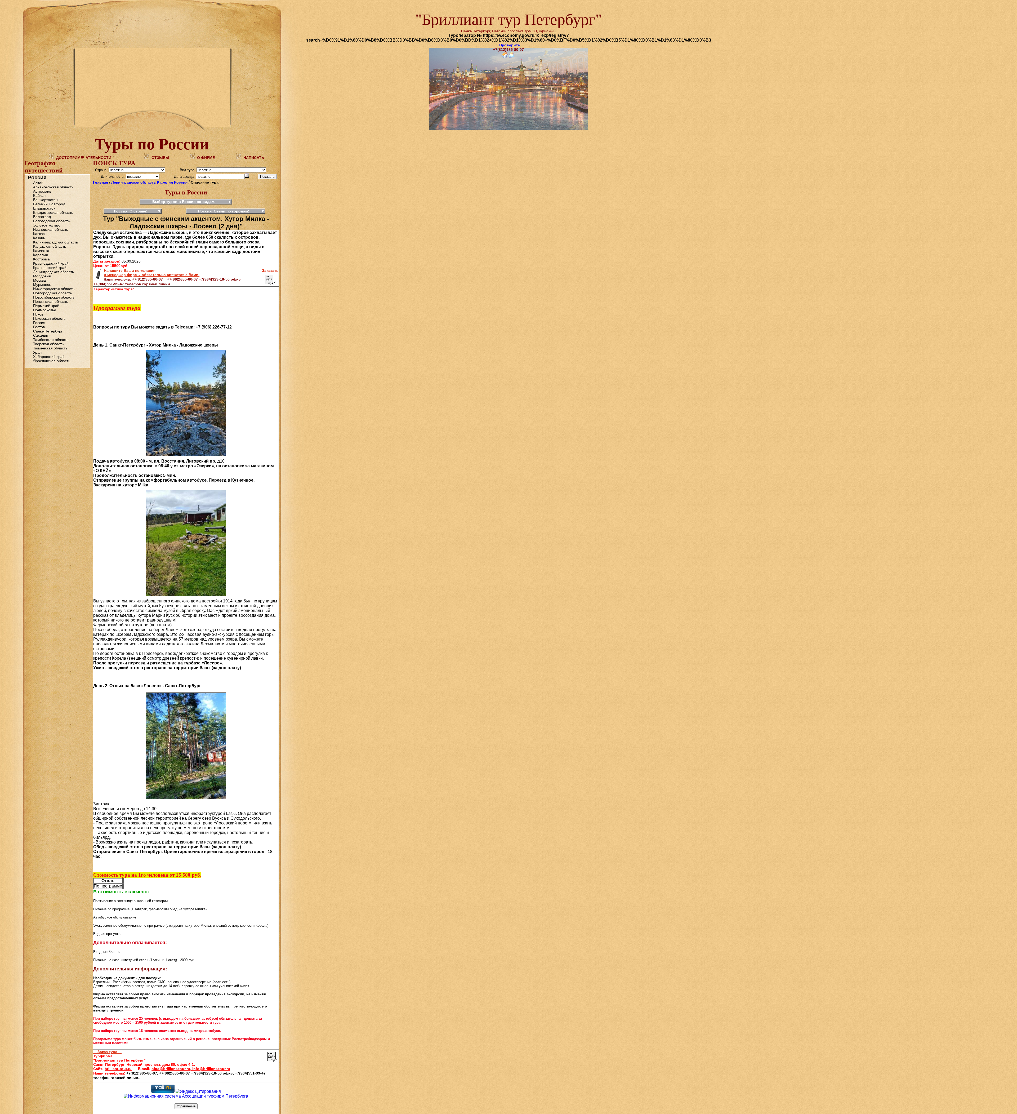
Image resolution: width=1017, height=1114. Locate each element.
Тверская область (48, 344)
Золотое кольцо (46, 225)
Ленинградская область (53, 272)
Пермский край (46, 306)
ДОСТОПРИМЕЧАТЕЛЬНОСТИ (83, 158)
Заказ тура (107, 1052)
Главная (100, 182)
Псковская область (49, 318)
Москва (39, 280)
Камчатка (41, 250)
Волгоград (42, 217)
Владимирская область (53, 212)
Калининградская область (55, 242)
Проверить (509, 45)
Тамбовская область (50, 340)
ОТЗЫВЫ (160, 158)
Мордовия (42, 276)
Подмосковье (44, 310)
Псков (38, 314)
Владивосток (44, 208)
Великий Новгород (49, 204)
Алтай (38, 183)
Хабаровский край (49, 356)
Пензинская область (50, 301)
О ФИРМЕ (206, 158)
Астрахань (42, 191)
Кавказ (38, 234)
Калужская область (49, 246)
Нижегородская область (53, 289)
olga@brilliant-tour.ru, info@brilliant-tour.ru (190, 1069)
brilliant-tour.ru (118, 1069)
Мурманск (42, 284)
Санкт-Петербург (48, 331)
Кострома (41, 259)
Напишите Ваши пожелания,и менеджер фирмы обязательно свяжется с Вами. (151, 272)
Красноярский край (49, 267)
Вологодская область (51, 221)
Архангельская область (53, 187)
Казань (39, 238)
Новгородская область (52, 293)
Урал (37, 352)
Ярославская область (51, 361)
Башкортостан (45, 200)
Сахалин (40, 335)
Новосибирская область (53, 297)
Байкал (39, 195)
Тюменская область (50, 348)
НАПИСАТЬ (253, 158)
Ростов (39, 327)
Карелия (40, 255)
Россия (37, 177)
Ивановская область (50, 229)
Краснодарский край (51, 263)
